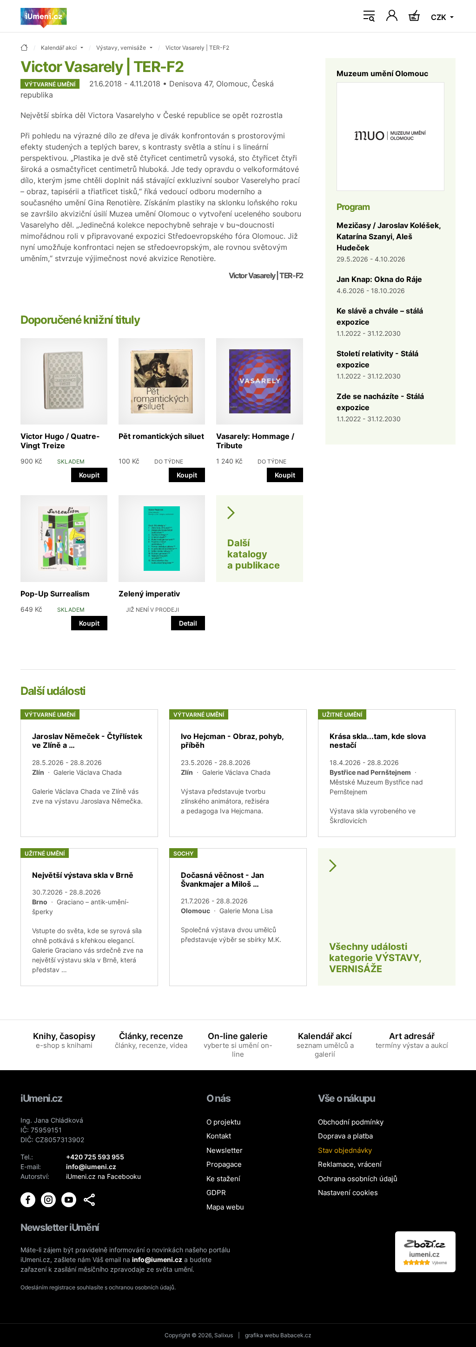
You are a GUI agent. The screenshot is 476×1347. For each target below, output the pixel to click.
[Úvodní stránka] (43, 16)
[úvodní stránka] (24, 48)
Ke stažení (223, 1178)
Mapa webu (225, 1207)
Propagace (224, 1164)
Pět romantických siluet (161, 436)
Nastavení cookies (348, 1192)
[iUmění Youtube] (69, 1199)
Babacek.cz (295, 1335)
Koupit (89, 475)
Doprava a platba (345, 1135)
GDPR (216, 1192)
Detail (188, 623)
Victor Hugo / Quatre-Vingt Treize (60, 441)
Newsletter (224, 1150)
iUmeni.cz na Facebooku (103, 1176)
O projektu (223, 1122)
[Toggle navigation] (369, 16)
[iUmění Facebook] (28, 1199)
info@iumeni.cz (157, 1259)
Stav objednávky (345, 1150)
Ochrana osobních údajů (357, 1178)
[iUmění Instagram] (49, 1199)
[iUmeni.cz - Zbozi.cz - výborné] (425, 1251)
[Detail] (89, 773)
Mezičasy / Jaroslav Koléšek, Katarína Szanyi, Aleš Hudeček (389, 236)
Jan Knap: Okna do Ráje (379, 279)
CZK (439, 17)
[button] (89, 1199)
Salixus (223, 1335)
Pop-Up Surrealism (55, 593)
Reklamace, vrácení (350, 1164)
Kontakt (218, 1135)
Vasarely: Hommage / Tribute (255, 441)
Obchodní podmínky (350, 1122)
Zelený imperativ (149, 593)
